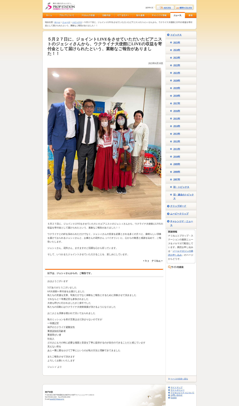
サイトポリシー (177, 390)
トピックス (77, 22)
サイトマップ (176, 387)
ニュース (66, 22)
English (174, 398)
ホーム (57, 22)
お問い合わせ (176, 395)
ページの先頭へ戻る (179, 379)
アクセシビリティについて (182, 393)
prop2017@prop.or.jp (57, 399)
